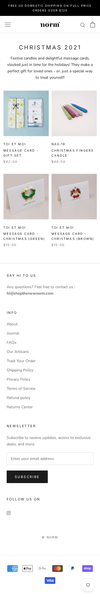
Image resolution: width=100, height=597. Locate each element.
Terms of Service (21, 388)
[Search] (82, 24)
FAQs (11, 342)
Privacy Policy (18, 379)
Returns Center (20, 407)
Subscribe (27, 477)
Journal (13, 333)
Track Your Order (21, 361)
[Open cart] (92, 24)
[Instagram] (9, 512)
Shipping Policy (20, 370)
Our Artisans (18, 351)
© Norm (50, 537)
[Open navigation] (8, 24)
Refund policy (18, 397)
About (12, 324)
